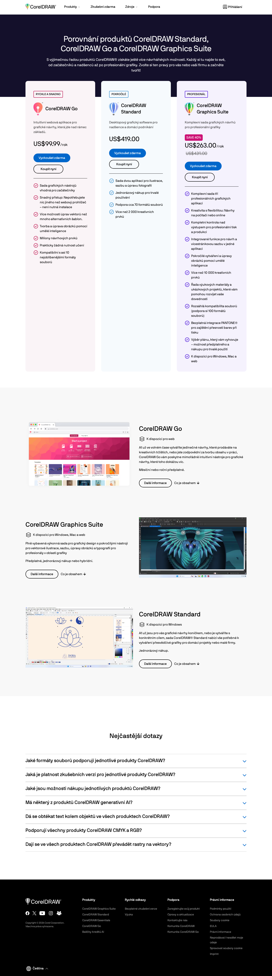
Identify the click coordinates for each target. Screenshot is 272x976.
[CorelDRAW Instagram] (51, 913)
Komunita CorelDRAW (181, 926)
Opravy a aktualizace (180, 914)
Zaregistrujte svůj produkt (183, 908)
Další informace (155, 483)
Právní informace (220, 932)
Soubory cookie (219, 920)
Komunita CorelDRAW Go (183, 932)
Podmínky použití (220, 908)
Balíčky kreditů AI (93, 932)
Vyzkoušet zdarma (52, 157)
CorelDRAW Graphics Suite (99, 908)
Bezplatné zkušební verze (141, 908)
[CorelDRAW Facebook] (27, 913)
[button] (72, 7)
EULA (213, 926)
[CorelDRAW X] (34, 913)
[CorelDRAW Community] (59, 913)
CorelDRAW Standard (95, 914)
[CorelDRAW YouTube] (42, 913)
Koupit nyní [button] (48, 169)
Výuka (129, 914)
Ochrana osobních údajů (225, 914)
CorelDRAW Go (91, 926)
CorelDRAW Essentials (96, 920)
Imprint (214, 954)
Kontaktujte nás (177, 920)
